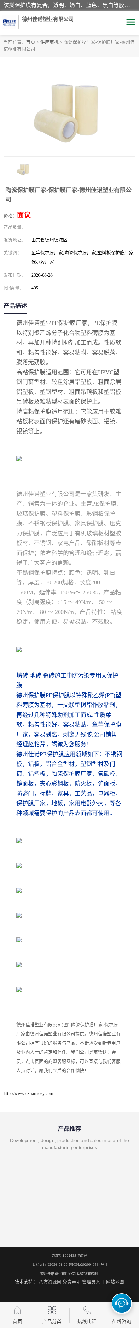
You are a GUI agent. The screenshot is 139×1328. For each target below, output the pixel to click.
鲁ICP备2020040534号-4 (88, 1264)
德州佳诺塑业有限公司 (58, 1274)
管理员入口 (93, 1281)
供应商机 (49, 42)
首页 (30, 42)
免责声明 (72, 1281)
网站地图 (115, 1281)
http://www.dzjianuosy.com (28, 1093)
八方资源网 (50, 1281)
